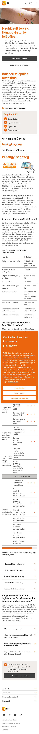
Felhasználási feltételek (9, 726)
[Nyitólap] (6, 3)
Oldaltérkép (5, 730)
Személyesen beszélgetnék (19, 65)
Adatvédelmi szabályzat (9, 720)
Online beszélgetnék (19, 58)
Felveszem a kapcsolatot (19, 676)
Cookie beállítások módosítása (11, 723)
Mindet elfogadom (19, 388)
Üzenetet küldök (14, 130)
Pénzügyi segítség (12, 144)
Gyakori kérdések (14, 123)
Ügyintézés (12, 126)
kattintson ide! (13, 381)
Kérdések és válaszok (13, 149)
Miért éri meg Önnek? (13, 138)
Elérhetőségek (13, 119)
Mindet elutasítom (19, 393)
